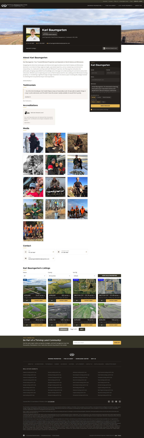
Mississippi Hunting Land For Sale (55, 390)
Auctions (105, 1)
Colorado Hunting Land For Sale (29, 380)
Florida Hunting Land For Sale (29, 382)
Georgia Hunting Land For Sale (29, 385)
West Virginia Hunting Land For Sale (105, 390)
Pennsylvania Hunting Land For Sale (80, 395)
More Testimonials (27, 100)
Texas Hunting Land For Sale (104, 380)
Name (92, 70)
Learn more (27, 122)
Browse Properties (54, 358)
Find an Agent (111, 5)
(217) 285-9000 (51, 401)
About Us (138, 5)
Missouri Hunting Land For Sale (54, 392)
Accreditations (39, 364)
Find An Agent (68, 358)
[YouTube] (116, 401)
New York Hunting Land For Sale (79, 380)
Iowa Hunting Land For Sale (28, 395)
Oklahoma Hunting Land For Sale (80, 390)
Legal (116, 435)
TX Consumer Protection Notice (32, 435)
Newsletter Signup (111, 364)
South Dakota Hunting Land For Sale (105, 375)
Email (92, 77)
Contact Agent (38, 300)
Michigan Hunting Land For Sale (54, 385)
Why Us (116, 1)
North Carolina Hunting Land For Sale (81, 382)
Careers (111, 1)
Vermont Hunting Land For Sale (104, 385)
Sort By (75, 272)
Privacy (119, 435)
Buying (93, 97)
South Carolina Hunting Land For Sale (106, 372)
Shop (131, 1)
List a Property (80, 364)
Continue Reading (27, 80)
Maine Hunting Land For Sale (54, 380)
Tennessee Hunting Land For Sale (105, 377)
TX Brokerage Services (46, 435)
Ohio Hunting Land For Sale (78, 387)
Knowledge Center (124, 1)
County (50, 272)
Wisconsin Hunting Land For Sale (105, 392)
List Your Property (125, 5)
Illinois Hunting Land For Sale (29, 390)
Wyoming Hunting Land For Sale (104, 395)
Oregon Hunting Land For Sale (79, 392)
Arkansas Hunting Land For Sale (29, 377)
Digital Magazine (99, 364)
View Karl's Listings (31, 48)
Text (103, 102)
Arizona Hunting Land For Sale (29, 375)
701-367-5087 (30, 43)
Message (93, 84)
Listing (99, 97)
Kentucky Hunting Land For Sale (54, 375)
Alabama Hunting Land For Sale (29, 372)
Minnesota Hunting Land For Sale (55, 387)
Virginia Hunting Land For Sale (104, 387)
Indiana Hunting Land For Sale (29, 392)
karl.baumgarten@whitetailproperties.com (59, 43)
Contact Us (89, 364)
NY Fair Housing (55, 435)
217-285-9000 (40, 43)
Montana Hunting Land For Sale (54, 395)
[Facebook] (109, 401)
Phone (108, 70)
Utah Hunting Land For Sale (103, 382)
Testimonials (49, 364)
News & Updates (106, 97)
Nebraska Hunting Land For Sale (79, 372)
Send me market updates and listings (100, 109)
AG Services (64, 364)
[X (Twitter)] (112, 401)
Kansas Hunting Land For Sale (54, 372)
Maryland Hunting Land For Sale (54, 382)
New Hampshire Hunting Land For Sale (81, 375)
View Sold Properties (109, 275)
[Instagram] (120, 401)
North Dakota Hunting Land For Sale (80, 385)
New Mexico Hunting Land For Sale (80, 377)
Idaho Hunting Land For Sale (29, 387)
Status (25, 272)
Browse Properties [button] (95, 5)
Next (82, 329)
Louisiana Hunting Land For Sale (54, 377)
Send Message (105, 105)
